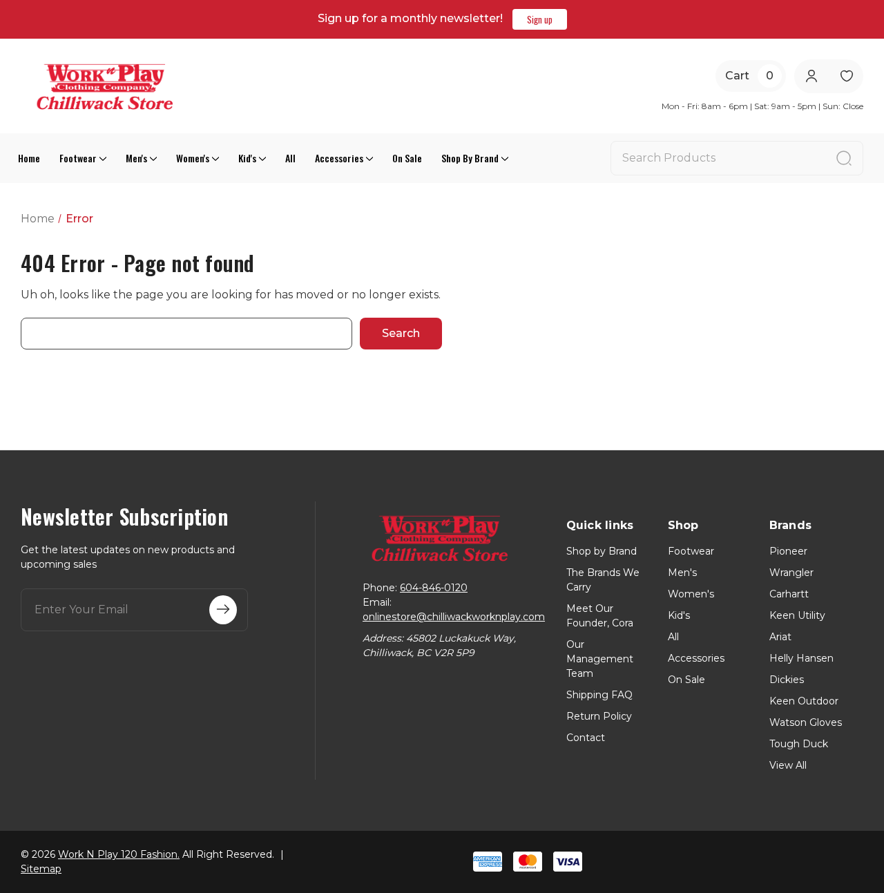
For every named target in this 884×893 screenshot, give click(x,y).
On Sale (407, 158)
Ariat (780, 637)
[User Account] (811, 76)
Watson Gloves (805, 722)
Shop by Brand (470, 158)
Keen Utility (797, 615)
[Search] (844, 158)
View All (788, 765)
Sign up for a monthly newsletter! (410, 18)
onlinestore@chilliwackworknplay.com (454, 617)
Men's (136, 158)
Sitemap (41, 869)
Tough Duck (798, 744)
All (290, 158)
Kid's (247, 158)
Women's (192, 158)
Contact (585, 737)
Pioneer (788, 551)
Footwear (78, 158)
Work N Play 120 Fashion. (119, 854)
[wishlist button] (846, 76)
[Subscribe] (223, 609)
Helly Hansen (801, 658)
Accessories (339, 158)
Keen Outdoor (803, 701)
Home (29, 158)
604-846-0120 (434, 588)
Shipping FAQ (599, 695)
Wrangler (791, 572)
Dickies (786, 679)
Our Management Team (599, 659)
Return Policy (599, 716)
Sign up (539, 19)
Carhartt (789, 594)
